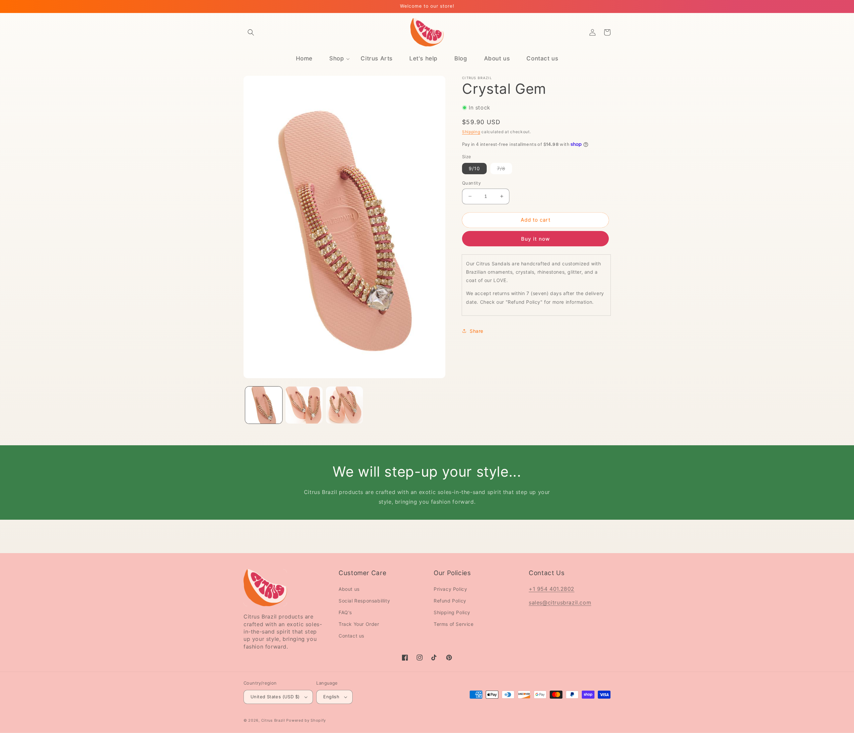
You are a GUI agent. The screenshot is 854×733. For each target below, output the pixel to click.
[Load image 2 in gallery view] (304, 405)
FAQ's (345, 612)
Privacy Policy (450, 589)
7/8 (504, 169)
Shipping (471, 131)
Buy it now (535, 238)
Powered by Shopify (306, 720)
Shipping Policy (452, 612)
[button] (251, 32)
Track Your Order (359, 624)
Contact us (351, 636)
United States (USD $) (275, 696)
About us (349, 589)
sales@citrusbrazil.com (560, 602)
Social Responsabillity (364, 600)
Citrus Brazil (274, 720)
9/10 (474, 168)
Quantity (471, 183)
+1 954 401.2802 (551, 588)
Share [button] (476, 331)
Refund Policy (450, 600)
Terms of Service (454, 624)
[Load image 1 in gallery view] (263, 405)
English (331, 696)
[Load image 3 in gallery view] (344, 405)
